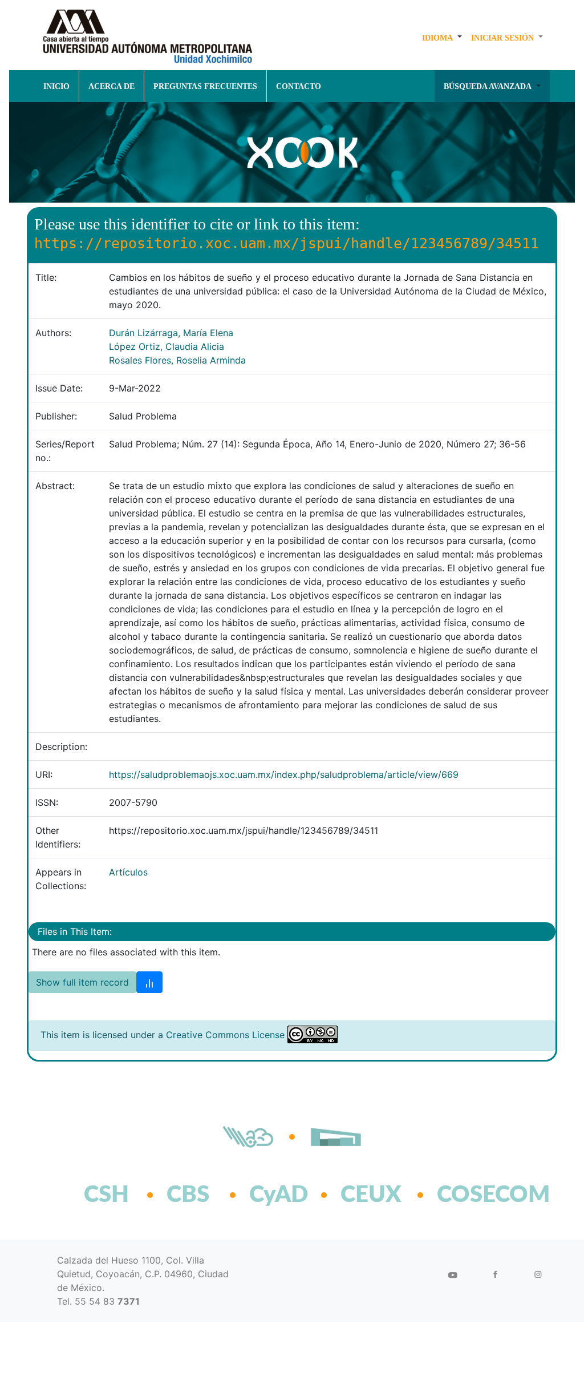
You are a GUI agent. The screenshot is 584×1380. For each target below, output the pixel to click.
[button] (442, 37)
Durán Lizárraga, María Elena (171, 332)
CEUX (371, 1195)
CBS (188, 1195)
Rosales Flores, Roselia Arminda (177, 360)
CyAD (278, 1195)
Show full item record (82, 982)
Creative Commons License (225, 1034)
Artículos (128, 872)
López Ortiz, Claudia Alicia (166, 346)
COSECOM (468, 1195)
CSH (106, 1195)
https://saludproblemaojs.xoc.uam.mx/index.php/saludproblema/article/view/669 (284, 774)
